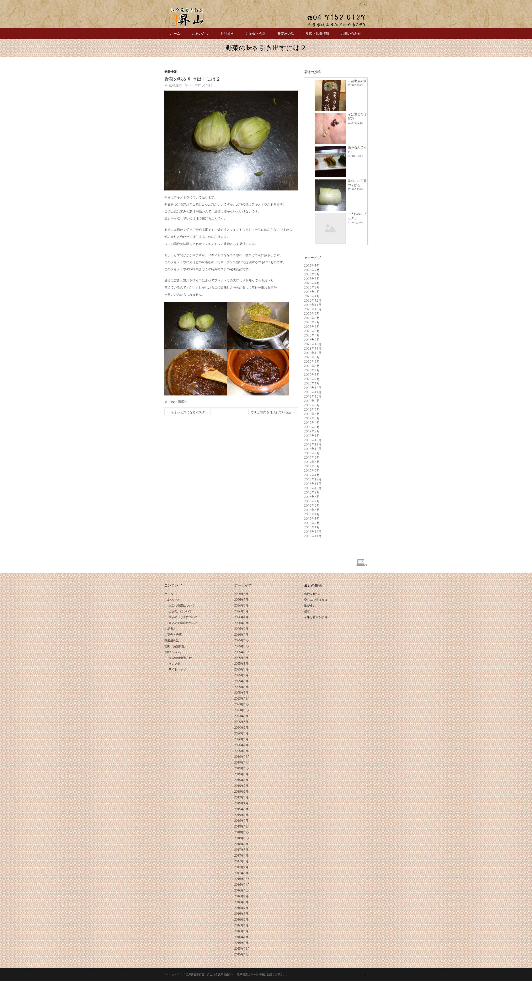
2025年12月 (312, 300)
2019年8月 (312, 405)
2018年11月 (312, 444)
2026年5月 (312, 278)
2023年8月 (312, 357)
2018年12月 (312, 440)
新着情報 (170, 72)
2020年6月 (312, 361)
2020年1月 (312, 383)
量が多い (310, 605)
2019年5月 (312, 418)
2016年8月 (312, 497)
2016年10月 (312, 488)
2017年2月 (312, 470)
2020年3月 (312, 374)
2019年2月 (312, 431)
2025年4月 (312, 335)
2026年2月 (312, 292)
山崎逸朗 (175, 85)
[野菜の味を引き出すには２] (231, 140)
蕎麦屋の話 (285, 33)
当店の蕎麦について (182, 605)
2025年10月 (312, 309)
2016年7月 (312, 501)
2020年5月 (312, 366)
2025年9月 (312, 313)
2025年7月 (312, 322)
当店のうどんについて (183, 617)
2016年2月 (312, 523)
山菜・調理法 (178, 402)
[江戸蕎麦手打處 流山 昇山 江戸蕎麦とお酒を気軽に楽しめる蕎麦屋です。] (266, 17)
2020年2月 (312, 379)
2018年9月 (312, 453)
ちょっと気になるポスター (187, 412)
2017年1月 (312, 475)
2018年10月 (312, 449)
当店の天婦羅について (183, 623)
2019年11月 (312, 392)
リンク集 (174, 663)
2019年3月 (312, 427)
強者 (307, 611)
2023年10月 (312, 353)
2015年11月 (312, 536)
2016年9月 (312, 492)
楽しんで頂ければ (315, 600)
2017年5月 (312, 457)
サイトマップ (177, 669)
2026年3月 (312, 287)
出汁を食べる (312, 594)
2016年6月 (312, 505)
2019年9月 (312, 401)
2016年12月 (312, 479)
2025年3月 (312, 340)
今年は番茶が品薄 (315, 617)
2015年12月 (312, 531)
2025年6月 (312, 326)
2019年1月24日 (200, 85)
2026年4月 (312, 283)
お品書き (227, 33)
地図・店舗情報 (317, 33)
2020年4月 (312, 370)
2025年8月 (312, 318)
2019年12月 (312, 388)
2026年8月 (312, 265)
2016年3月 (312, 518)
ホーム (175, 33)
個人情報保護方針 (180, 658)
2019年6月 (312, 414)
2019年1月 (312, 435)
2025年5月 (312, 331)
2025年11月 (312, 305)
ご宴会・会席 (256, 33)
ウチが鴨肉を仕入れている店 (273, 412)
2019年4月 (312, 422)
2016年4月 (312, 514)
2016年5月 (312, 510)
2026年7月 (312, 270)
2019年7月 (312, 409)
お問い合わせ (351, 33)
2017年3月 (312, 466)
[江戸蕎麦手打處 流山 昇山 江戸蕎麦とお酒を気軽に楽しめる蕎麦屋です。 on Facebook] (359, 4)
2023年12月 (312, 344)
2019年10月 (312, 396)
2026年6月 (312, 274)
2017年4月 (312, 462)
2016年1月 (312, 527)
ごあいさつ (200, 33)
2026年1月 (312, 296)
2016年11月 (312, 483)
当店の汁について (180, 611)
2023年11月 (312, 348)
